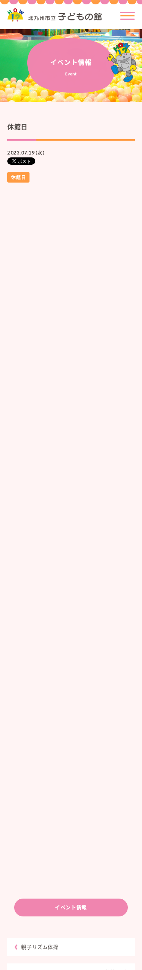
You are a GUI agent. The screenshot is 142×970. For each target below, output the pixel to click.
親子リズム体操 (39, 947)
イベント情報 (71, 907)
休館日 (18, 177)
